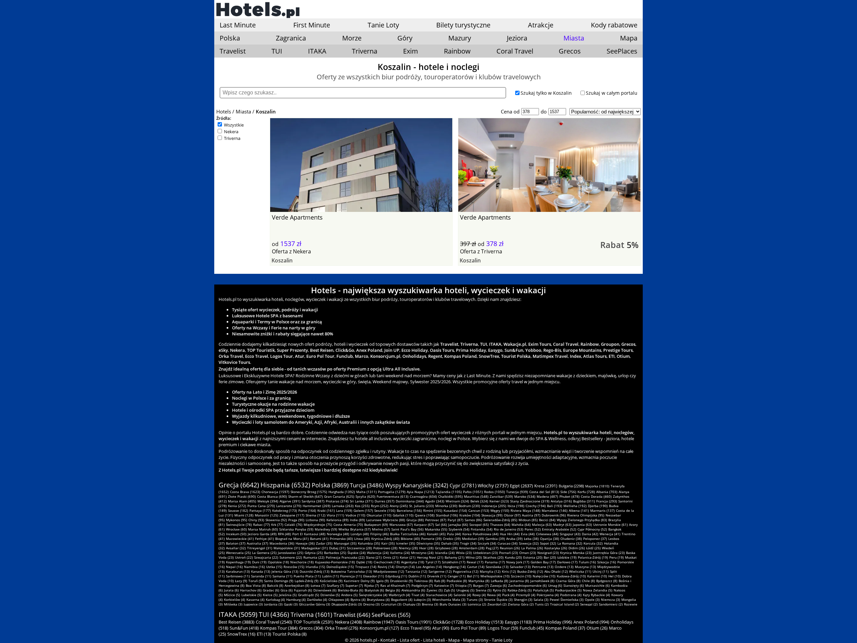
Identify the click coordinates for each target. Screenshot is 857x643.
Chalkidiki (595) (450, 496)
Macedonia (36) (281, 543)
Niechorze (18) (302, 562)
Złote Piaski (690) (242, 496)
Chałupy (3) (411, 604)
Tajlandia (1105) (449, 491)
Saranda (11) (261, 576)
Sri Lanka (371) (361, 501)
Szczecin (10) (521, 576)
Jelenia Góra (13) (284, 571)
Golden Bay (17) (543, 562)
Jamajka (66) (458, 524)
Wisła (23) (464, 552)
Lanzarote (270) (288, 505)
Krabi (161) (326, 510)
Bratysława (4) (378, 599)
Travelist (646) (351, 615)
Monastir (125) (266, 515)
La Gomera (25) (264, 552)
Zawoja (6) (498, 585)
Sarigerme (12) (440, 571)
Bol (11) (473, 576)
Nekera (231, 132)
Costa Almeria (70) (348, 524)
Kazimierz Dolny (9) (359, 580)
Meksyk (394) (267, 501)
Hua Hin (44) (510, 534)
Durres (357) (384, 501)
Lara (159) (344, 510)
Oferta (280, 251)
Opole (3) (592, 599)
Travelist (233, 51)
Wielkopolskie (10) (495, 576)
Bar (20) (550, 557)
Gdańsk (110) (403, 515)
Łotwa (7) (318, 585)
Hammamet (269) (316, 505)
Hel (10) (614, 576)
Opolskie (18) (278, 562)
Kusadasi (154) (455, 510)
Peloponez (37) (595, 538)
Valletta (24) (400, 552)
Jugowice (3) (253, 604)
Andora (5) (349, 594)
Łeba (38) (531, 538)
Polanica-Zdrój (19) (593, 557)
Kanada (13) (260, 571)
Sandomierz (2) (611, 604)
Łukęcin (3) (422, 599)
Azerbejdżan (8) (297, 585)
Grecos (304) (311, 628)
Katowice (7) (444, 585)
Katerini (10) (597, 576)
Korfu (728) (586, 491)
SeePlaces (622, 51)
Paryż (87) (455, 519)
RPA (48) (284, 534)
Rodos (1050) (494, 491)
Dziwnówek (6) (324, 590)
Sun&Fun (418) (244, 628)
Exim (410, 51)
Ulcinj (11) (601, 571)
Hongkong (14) (454, 566)
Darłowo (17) (567, 562)
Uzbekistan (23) (485, 552)
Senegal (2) (589, 604)
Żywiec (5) (434, 590)
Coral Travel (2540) (274, 622)
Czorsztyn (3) (391, 604)
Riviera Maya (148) (525, 510)
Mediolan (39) (473, 538)
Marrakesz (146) (554, 510)
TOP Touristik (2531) (313, 622)
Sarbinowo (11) (238, 576)
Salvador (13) (520, 566)
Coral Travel (514, 51)
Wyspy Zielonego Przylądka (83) (582, 519)
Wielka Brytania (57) (354, 529)
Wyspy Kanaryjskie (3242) (416, 485)
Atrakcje (540, 24)
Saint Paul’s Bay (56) (407, 529)
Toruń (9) (255, 580)
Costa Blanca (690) (272, 496)
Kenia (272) (237, 505)
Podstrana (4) (570, 594)
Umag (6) (555, 585)
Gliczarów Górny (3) (314, 604)
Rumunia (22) (313, 557)
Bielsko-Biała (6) (350, 590)
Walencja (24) (378, 552)
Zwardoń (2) (497, 604)
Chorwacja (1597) (275, 491)
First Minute (311, 24)
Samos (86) (473, 519)
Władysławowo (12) (388, 571)
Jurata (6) (231, 590)
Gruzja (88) (415, 519)
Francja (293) (606, 501)
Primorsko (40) (341, 538)
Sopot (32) (548, 543)
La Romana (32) (569, 543)
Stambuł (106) (447, 515)
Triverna (364, 51)
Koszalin (266, 111)
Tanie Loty (383, 24)
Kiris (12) (509, 571)
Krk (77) (277, 524)
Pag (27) (492, 548)
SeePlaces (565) (391, 615)
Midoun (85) (528, 519)
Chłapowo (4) (338, 599)
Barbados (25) (335, 552)
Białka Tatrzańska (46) (407, 534)
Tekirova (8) (423, 580)
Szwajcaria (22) (266, 557)
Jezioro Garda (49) (262, 534)
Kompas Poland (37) (565, 628)
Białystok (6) (374, 590)
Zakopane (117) (292, 515)
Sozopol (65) (479, 524)
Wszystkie (234, 125)
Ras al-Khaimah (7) (395, 585)
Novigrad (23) (548, 552)
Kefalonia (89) (337, 519)
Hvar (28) (426, 548)
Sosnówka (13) (497, 566)
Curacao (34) (507, 543)
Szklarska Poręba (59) (296, 529)
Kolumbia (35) (369, 543)
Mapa (628, 38)
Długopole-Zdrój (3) (346, 604)
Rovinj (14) (386, 566)
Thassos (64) (500, 524)
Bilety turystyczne (463, 24)
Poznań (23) (508, 552)
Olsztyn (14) (405, 566)
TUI (276, 51)
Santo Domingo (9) (278, 580)
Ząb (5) (449, 590)
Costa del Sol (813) (544, 491)
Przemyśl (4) (525, 594)
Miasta (243, 111)
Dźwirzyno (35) (428, 543)
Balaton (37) (235, 543)
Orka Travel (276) (341, 628)
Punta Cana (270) (261, 505)
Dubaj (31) (337, 548)
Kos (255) (362, 505)
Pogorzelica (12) (465, 571)
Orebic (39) (452, 538)
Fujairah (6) (303, 590)
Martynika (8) (478, 580)
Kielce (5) (270, 594)
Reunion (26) (510, 548)
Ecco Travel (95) (415, 628)
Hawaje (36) (305, 543)
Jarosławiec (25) (290, 552)
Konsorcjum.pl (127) (379, 628)
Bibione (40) (410, 538)
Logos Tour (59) (502, 628)
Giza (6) (287, 590)
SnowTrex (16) (241, 634)
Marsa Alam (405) (242, 501)
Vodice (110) (355, 515)
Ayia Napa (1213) (420, 491)
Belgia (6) (392, 590)
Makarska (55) (436, 529)
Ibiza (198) (516, 505)
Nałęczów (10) (544, 576)
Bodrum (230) (469, 505)
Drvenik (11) (436, 576)
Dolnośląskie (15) (340, 566)
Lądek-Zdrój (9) (306, 580)
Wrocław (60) (236, 529)
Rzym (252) (379, 505)
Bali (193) (554, 505)
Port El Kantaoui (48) (308, 534)
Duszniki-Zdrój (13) (314, 571)
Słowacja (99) (491, 515)
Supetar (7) (354, 585)
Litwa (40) (362, 538)
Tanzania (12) (416, 571)
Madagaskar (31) (314, 548)
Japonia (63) (582, 524)
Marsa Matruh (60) (263, 529)
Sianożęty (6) (573, 585)
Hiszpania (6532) (285, 485)
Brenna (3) (430, 604)
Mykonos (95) (236, 519)
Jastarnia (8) (519, 580)
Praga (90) (296, 519)
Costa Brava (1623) (245, 491)
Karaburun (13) (238, 571)
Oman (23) (527, 552)
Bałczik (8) (275, 585)
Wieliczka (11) (580, 571)
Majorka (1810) (597, 486)
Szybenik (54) (459, 529)
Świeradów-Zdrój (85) (500, 519)
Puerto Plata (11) (307, 576)
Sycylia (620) (365, 496)
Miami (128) (243, 515)
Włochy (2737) (493, 485)
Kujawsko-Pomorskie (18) (335, 562)
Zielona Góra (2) (521, 604)
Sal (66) (441, 524)
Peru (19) (616, 557)
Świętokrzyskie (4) (373, 594)
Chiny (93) (256, 519)
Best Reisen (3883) (236, 622)
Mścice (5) (232, 594)
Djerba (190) (598, 505)
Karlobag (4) (275, 599)
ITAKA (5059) (238, 614)
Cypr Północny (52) (592, 529)
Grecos (570, 51)
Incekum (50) (236, 534)
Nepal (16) (234, 566)
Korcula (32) (593, 543)
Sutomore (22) (291, 557)
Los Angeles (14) (429, 566)
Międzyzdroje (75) (318, 524)
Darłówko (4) (317, 599)
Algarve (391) (290, 501)
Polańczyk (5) (543, 590)
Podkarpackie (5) (568, 590)
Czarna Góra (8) (568, 580)
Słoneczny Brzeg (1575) (309, 491)
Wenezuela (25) (238, 552)
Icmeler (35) (405, 543)
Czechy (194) (536, 505)
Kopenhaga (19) (238, 562)
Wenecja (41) (610, 534)
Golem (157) (363, 510)
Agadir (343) (434, 501)
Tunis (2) (542, 604)
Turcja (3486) (367, 485)
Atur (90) (440, 628)
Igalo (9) (382, 580)
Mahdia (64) (521, 524)
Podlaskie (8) (457, 580)
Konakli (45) (436, 534)
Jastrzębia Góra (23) (609, 552)
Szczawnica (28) (359, 548)
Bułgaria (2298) (571, 485)
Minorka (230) (446, 505)
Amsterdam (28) (471, 548)
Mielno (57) (381, 529)
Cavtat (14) (475, 566)
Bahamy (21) (454, 557)
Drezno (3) (371, 604)
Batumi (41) (319, 538)
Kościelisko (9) (331, 580)
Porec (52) (533, 529)
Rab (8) (439, 580)
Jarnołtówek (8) (542, 580)
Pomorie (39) (431, 538)
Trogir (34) (468, 543)
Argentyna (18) (412, 562)
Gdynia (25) (314, 552)
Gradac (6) (271, 590)
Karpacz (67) (424, 524)
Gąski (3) (291, 604)
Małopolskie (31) (287, 548)
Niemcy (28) (408, 548)
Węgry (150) (499, 510)
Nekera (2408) (348, 622)
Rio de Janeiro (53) (508, 529)
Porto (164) (307, 510)
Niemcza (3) (610, 599)
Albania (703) (606, 491)
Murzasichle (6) (597, 585)
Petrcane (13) (542, 566)
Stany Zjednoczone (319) (529, 501)
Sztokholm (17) (453, 562)
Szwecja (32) (529, 543)
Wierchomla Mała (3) (448, 599)
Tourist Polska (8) (289, 634)
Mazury (459, 38)
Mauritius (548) (476, 496)
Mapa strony (475, 640)
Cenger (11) (457, 576)
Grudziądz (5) (308, 594)
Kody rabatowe (614, 24)
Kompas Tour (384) (279, 628)
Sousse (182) (238, 510)
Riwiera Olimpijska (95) (585, 515)
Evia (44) (528, 534)
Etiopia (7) (463, 585)
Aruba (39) (514, 538)
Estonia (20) (532, 557)
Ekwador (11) (373, 576)
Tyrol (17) (433, 562)
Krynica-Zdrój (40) (385, 538)
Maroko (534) (524, 496)
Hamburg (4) (296, 599)
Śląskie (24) (356, 552)
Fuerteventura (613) (392, 496)
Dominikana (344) (410, 501)
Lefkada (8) (499, 580)
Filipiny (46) (379, 534)
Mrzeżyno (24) (422, 552)
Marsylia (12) (490, 571)
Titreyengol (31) (259, 548)
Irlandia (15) (315, 566)
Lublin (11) (330, 576)
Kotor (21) (407, 557)
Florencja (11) (351, 576)
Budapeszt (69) (376, 524)
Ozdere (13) (564, 566)
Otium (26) (597, 628)
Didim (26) (576, 548)
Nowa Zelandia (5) (597, 590)
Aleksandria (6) (413, 590)
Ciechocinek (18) (387, 562)
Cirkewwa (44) (547, 534)
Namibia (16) (254, 566)
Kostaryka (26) (555, 548)
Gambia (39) (495, 538)
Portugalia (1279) (391, 491)
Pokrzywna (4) (548, 594)
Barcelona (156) (409, 510)
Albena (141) (579, 510)
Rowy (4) (479, 594)
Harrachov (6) (250, 590)
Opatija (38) (549, 538)
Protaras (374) (337, 501)
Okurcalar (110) (379, 515)
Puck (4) (508, 594)
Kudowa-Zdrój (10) (571, 576)
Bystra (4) (358, 599)
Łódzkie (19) (566, 557)
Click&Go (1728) (448, 622)
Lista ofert (410, 640)
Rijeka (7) (371, 585)
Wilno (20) (474, 557)
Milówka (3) (233, 604)
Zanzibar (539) (501, 496)
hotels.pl (368, 640)
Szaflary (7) (335, 585)
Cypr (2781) (463, 485)
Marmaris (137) (602, 510)
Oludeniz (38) (571, 538)
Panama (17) (495, 562)
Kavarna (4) (255, 599)
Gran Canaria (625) (339, 496)
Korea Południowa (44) (480, 534)
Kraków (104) (469, 515)
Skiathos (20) (493, 557)
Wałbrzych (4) (399, 594)
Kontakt (388, 640)
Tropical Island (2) (564, 604)
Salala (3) (541, 599)
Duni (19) (259, 562)
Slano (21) (374, 557)
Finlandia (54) (481, 529)
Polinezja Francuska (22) (345, 557)
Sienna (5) (483, 590)
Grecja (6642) (239, 484)
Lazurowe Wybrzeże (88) (385, 519)
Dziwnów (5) (330, 594)
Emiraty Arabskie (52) (559, 529)
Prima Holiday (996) (552, 622)
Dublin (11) (417, 576)
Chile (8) (588, 580)
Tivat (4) (417, 594)
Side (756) (568, 491)
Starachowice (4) (439, 594)
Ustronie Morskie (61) (610, 524)
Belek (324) (479, 501)
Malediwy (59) (326, 529)
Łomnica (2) (477, 604)
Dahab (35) (450, 543)
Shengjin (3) (523, 599)
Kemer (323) (499, 501)
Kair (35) (388, 543)
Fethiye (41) (264, 538)
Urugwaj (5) (465, 590)
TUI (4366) (274, 614)
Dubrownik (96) (554, 515)
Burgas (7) (481, 585)
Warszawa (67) (401, 524)
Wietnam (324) (457, 501)
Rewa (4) (494, 594)
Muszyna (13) (585, 566)
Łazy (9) (241, 580)
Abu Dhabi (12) (556, 571)
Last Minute (238, 24)
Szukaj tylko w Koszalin (546, 93)
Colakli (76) (293, 524)
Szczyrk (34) (487, 543)
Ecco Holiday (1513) (484, 622)
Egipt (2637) (521, 486)
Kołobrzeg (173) (284, 510)
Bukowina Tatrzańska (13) (351, 571)
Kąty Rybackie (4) (596, 594)
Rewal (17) (475, 562)
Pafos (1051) (473, 491)
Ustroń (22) (244, 557)
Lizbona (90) (315, 519)
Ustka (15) (274, 566)
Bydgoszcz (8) (606, 580)
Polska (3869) (330, 485)
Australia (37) (257, 543)
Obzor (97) (512, 515)
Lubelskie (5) (251, 594)
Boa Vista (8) (256, 585)
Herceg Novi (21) (430, 557)
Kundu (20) (513, 557)
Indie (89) (357, 519)
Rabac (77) (261, 524)
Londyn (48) (359, 534)
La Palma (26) (532, 548)
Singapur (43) (570, 534)
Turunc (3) (475, 599)
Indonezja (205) (493, 505)
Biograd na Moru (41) (292, 538)
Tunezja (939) (517, 491)
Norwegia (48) (338, 534)
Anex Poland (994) (591, 622)
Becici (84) (547, 519)
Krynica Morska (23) (576, 552)
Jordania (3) (273, 604)
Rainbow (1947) (379, 622)
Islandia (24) (445, 552)
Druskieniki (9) (401, 580)
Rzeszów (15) (294, 566)
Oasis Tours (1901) (413, 622)
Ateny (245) (399, 505)
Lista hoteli (434, 640)
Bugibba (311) (584, 501)
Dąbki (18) (364, 562)
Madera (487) (547, 496)
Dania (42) (590, 534)
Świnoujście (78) (239, 524)
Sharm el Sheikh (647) (305, 496)
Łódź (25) (593, 548)
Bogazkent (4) (401, 599)
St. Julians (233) (421, 505)
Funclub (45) (532, 628)
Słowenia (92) (276, 519)
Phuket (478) (569, 496)
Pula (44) (454, 534)
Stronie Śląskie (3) (498, 599)
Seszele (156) (384, 510)
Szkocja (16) (606, 562)
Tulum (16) (587, 562)
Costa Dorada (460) (596, 496)
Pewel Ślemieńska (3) (566, 599)
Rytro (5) (499, 590)
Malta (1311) (366, 491)
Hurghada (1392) (341, 491)
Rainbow (457, 51)
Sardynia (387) (313, 501)
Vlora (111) (335, 515)
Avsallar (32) (236, 548)
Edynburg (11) (396, 576)
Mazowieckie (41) (240, 538)
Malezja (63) (542, 524)
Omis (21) (390, 557)
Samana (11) (282, 576)
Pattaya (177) (260, 510)
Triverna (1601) (311, 615)
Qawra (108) (425, 515)
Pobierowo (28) (385, 548)
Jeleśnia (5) (288, 594)
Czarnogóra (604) (423, 496)
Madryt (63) (562, 524)
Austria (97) (531, 515)
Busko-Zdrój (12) (530, 571)
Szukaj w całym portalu (611, 93)
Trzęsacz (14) (365, 566)
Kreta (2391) (545, 486)
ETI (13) (264, 634)
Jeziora (517, 38)
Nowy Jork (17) (517, 562)
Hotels (223, 111)
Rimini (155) (432, 510)
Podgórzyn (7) (422, 585)
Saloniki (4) (462, 594)
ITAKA (317, 51)
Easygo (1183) (518, 622)
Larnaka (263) (343, 505)
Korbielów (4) (234, 599)
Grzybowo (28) (446, 548)
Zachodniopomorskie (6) (527, 585)
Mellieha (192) (575, 505)
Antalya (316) (561, 501)
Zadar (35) (324, 543)
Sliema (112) (315, 515)
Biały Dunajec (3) (453, 604)
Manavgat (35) (345, 543)
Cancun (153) (478, 510)
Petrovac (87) (435, 519)
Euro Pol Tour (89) (468, 628)
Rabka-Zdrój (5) (520, 590)
